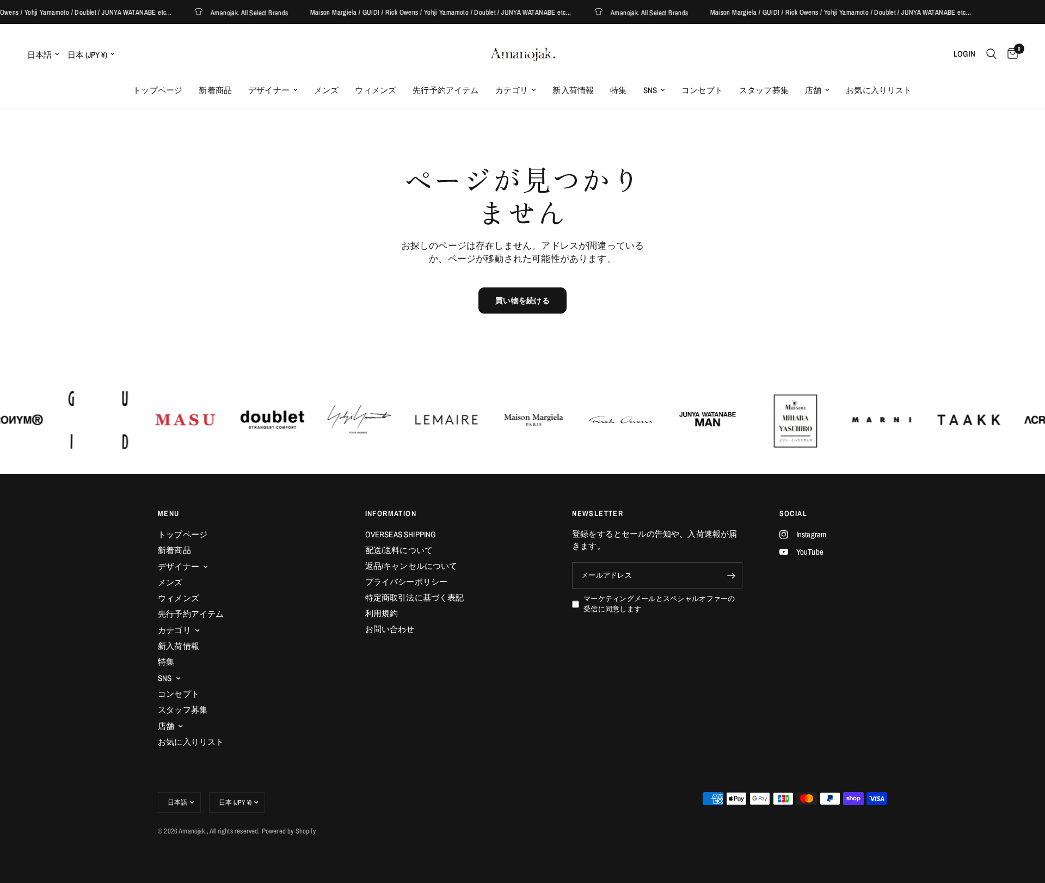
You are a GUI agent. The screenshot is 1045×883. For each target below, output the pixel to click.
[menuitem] (157, 90)
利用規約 (381, 613)
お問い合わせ (390, 629)
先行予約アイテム (445, 90)
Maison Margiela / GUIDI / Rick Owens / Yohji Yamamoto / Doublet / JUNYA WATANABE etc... (430, 12)
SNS (650, 90)
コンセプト (702, 90)
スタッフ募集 (764, 90)
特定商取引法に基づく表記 (414, 597)
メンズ (326, 90)
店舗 (813, 90)
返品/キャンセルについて (411, 566)
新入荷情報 (573, 90)
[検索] (991, 53)
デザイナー (269, 90)
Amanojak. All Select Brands (239, 12)
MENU (169, 513)
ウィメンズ (375, 90)
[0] (1010, 53)
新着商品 (215, 90)
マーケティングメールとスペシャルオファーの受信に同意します (659, 604)
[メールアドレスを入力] (731, 575)
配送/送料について (399, 550)
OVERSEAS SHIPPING (401, 534)
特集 (618, 90)
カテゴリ (511, 90)
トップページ (157, 90)
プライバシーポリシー (406, 581)
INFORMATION (390, 513)
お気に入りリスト (879, 90)
